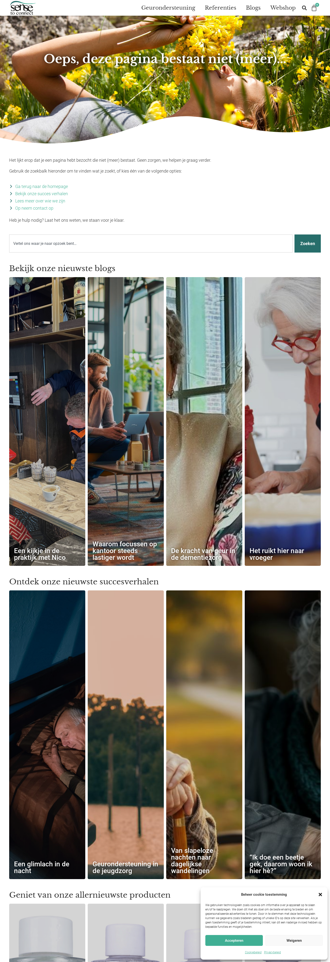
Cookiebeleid (253, 952)
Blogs (253, 8)
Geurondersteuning (168, 8)
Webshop (283, 8)
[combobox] (151, 243)
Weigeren (294, 940)
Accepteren (234, 940)
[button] (320, 894)
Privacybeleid (272, 952)
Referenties (220, 8)
